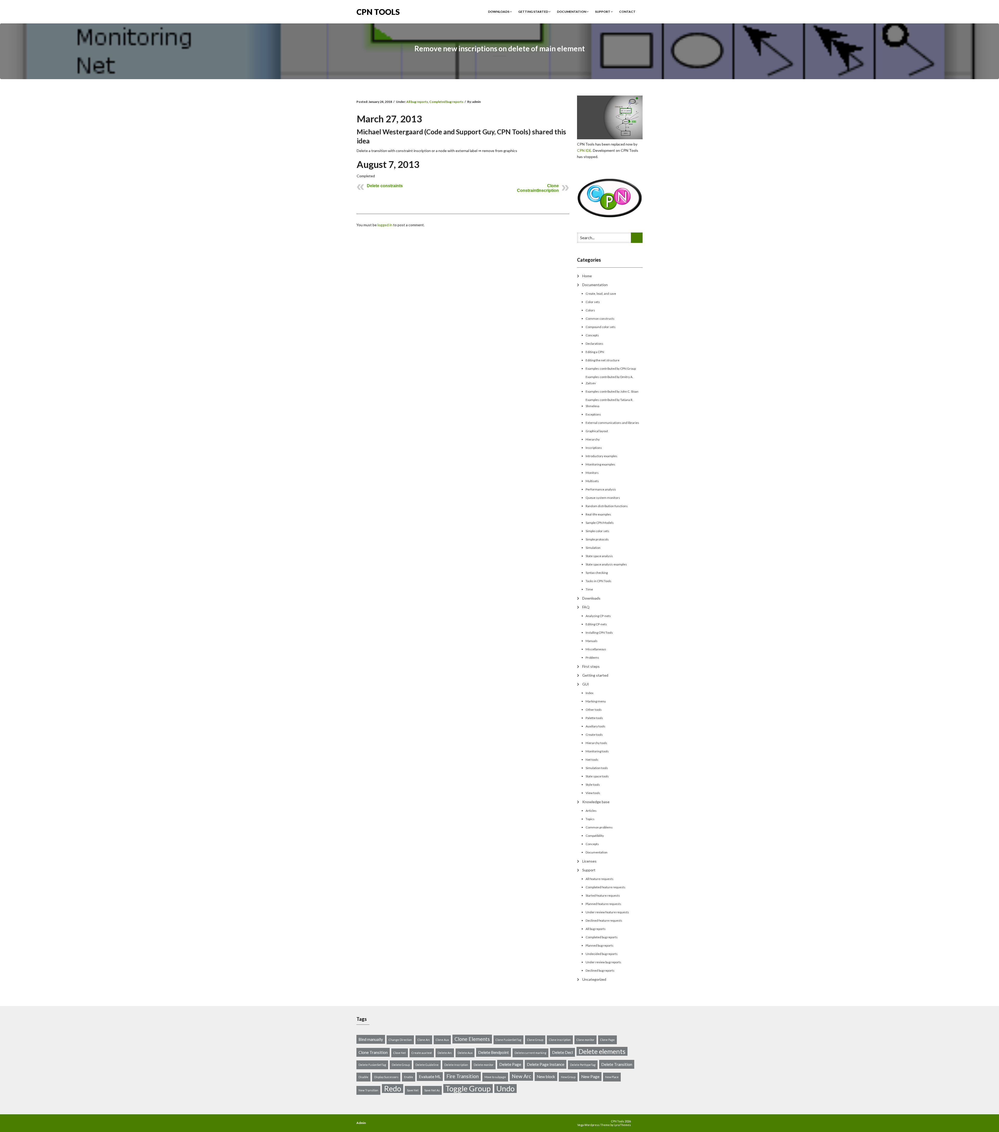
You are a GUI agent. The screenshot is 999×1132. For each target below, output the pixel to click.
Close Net (399, 1052)
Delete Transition (616, 1064)
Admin (361, 1123)
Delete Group (401, 1064)
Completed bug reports (446, 102)
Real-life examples (598, 514)
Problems (592, 657)
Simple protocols (597, 539)
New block (546, 1076)
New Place (612, 1077)
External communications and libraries (612, 423)
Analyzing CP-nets (598, 616)
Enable (408, 1077)
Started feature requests (603, 895)
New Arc (521, 1076)
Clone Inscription (560, 1039)
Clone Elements (472, 1039)
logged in (384, 225)
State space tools (597, 776)
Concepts (592, 335)
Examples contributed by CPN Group (611, 368)
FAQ (586, 607)
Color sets (593, 302)
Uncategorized (594, 979)
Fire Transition (462, 1076)
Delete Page (510, 1064)
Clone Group (535, 1039)
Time (589, 589)
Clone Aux (442, 1039)
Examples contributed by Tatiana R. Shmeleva (609, 403)
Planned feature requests (603, 904)
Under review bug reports (603, 962)
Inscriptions (594, 448)
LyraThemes (622, 1125)
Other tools (594, 710)
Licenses (589, 861)
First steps (591, 666)
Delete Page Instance (545, 1064)
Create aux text (422, 1052)
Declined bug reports (600, 970)
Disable (363, 1077)
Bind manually (370, 1039)
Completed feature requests (605, 887)
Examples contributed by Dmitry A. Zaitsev (609, 380)
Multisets (592, 481)
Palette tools (594, 718)
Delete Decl (562, 1052)
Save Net (413, 1090)
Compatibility (595, 836)
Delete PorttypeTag (582, 1064)
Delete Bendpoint (493, 1052)
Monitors (592, 473)
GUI (585, 684)
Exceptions (593, 414)
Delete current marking (530, 1052)
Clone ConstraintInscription (538, 188)
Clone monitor (585, 1039)
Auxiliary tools (595, 726)
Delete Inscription (456, 1064)
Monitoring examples (600, 464)
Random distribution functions (607, 506)
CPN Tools (378, 11)
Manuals (592, 641)
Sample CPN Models (600, 523)
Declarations (594, 343)
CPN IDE (584, 150)
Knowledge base (596, 802)
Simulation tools (597, 768)
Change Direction (400, 1039)
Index (589, 693)
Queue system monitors (603, 498)
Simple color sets (597, 531)
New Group (568, 1077)
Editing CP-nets (596, 624)
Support (603, 12)
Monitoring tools (597, 751)
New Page (590, 1076)
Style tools (593, 785)
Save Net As (432, 1090)
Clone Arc (424, 1039)
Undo (505, 1088)
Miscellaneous (596, 649)
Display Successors (386, 1077)
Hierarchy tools (596, 743)
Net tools (592, 760)
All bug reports (417, 102)
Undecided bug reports (602, 954)
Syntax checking (597, 573)
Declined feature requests (604, 920)
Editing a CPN (595, 352)
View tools (593, 793)
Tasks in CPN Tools (598, 581)
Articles (591, 811)
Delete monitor (484, 1064)
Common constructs (600, 318)
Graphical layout (597, 431)
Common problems (599, 827)
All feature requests (599, 879)
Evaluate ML (430, 1076)
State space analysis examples (606, 564)
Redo (392, 1088)
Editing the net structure (602, 360)
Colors (590, 310)
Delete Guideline (427, 1064)
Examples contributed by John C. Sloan (612, 391)
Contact (627, 12)
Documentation (572, 12)
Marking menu (596, 701)
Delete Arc (445, 1052)
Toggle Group (468, 1088)
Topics (590, 819)
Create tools (594, 735)
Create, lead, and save (601, 293)
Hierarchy (593, 439)
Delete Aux (465, 1052)
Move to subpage (495, 1077)
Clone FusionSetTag (508, 1039)
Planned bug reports (599, 945)
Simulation (593, 548)
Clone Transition (373, 1052)
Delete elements (602, 1051)
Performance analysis (601, 489)
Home (587, 276)
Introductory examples (601, 456)
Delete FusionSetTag (372, 1064)
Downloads (499, 12)
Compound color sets (601, 327)
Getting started (533, 12)
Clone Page (607, 1039)
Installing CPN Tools (599, 632)
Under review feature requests (607, 912)
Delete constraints (385, 186)
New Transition (368, 1090)
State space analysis (599, 556)
